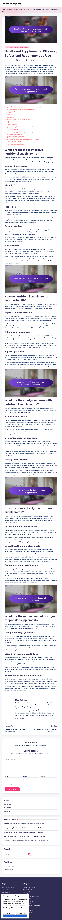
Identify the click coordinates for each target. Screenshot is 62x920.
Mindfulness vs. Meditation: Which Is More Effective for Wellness (25, 836)
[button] (19, 718)
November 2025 (9, 866)
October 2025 (8, 869)
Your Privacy (6, 892)
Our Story (7, 811)
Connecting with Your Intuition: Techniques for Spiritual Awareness (26, 841)
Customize (9, 913)
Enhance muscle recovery (13, 122)
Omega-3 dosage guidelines (14, 141)
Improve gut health (12, 124)
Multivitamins (10, 117)
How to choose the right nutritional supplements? (19, 133)
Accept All (15, 916)
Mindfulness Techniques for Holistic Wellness (30, 897)
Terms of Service (7, 890)
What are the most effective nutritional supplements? (20, 109)
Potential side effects (12, 127)
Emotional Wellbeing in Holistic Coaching (29, 888)
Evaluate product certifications (15, 137)
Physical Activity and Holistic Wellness (31, 906)
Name (7, 776)
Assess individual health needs (14, 134)
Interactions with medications (14, 129)
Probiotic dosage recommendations (16, 144)
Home (3, 9)
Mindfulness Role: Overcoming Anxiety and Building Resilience (24, 824)
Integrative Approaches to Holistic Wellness (30, 893)
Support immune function (13, 121)
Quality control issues (12, 131)
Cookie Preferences (8, 887)
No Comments (32, 60)
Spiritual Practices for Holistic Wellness (28, 911)
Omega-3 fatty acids (12, 111)
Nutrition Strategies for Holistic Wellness (17, 9)
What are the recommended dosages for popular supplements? (22, 139)
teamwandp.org (12, 3)
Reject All (22, 913)
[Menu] (59, 3)
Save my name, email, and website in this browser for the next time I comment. (28, 784)
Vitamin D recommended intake (14, 143)
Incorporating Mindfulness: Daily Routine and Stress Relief (23, 828)
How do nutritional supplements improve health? (18, 119)
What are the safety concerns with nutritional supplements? (22, 126)
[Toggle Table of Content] (38, 107)
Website (43, 776)
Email (25, 776)
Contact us (7, 804)
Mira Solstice (21, 700)
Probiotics (9, 114)
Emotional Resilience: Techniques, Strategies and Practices (23, 832)
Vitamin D (9, 112)
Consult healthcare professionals (15, 136)
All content (7, 807)
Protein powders (11, 116)
